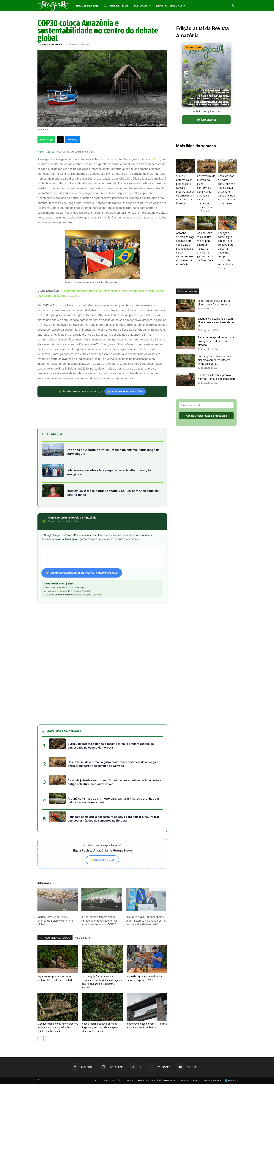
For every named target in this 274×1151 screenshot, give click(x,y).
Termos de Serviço (191, 1013)
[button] (232, 6)
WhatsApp (46, 139)
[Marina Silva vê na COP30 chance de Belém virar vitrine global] (57, 832)
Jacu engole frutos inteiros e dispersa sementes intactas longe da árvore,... (214, 360)
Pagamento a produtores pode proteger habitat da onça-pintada (216, 341)
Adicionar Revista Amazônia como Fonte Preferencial (84, 572)
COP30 (155, 159)
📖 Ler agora (206, 120)
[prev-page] (39, 971)
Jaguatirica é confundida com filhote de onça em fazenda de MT (216, 322)
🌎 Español (231, 1013)
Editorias (141, 5)
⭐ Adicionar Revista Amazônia (125, 391)
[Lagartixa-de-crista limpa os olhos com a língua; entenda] (185, 305)
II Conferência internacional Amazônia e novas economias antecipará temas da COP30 (99, 853)
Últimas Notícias (116, 5)
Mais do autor (83, 870)
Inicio (40, 151)
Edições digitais (87, 5)
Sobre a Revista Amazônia (108, 1013)
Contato (130, 1013)
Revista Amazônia (169, 5)
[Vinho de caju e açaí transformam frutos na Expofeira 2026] (147, 892)
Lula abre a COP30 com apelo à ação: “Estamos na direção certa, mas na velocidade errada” (146, 853)
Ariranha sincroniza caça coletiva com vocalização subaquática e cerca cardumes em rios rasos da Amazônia (185, 248)
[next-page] (45, 971)
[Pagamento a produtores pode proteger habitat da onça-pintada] (57, 892)
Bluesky (72, 139)
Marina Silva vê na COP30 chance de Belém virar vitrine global (55, 853)
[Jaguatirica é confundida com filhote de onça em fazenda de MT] (185, 323)
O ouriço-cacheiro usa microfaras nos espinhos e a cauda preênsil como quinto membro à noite (57, 960)
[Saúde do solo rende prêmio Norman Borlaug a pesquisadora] (185, 379)
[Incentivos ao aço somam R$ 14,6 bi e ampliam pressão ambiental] (147, 940)
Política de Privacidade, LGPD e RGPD (157, 1013)
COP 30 (50, 151)
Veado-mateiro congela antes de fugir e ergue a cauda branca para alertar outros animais (100, 960)
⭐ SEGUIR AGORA (102, 792)
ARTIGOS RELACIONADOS (55, 870)
